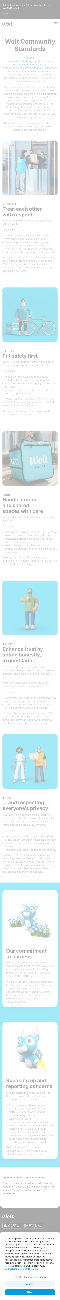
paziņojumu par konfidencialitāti (22, 1269)
